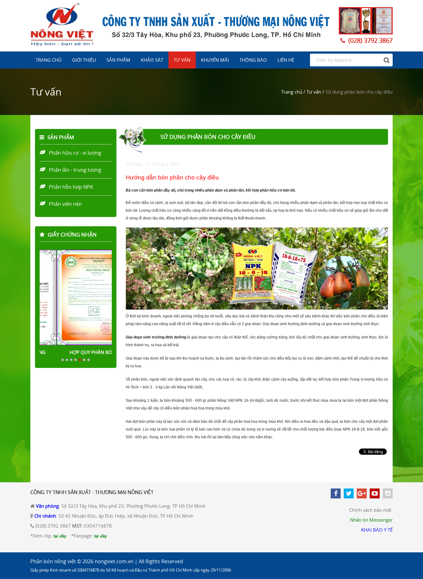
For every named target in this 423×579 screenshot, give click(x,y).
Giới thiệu (84, 60)
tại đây (60, 536)
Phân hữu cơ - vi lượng (75, 152)
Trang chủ (49, 60)
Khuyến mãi (215, 60)
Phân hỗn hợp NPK (71, 186)
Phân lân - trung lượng (75, 169)
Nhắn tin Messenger (371, 520)
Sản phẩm (118, 60)
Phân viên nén (65, 204)
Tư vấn (182, 60)
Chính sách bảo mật (370, 510)
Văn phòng (47, 506)
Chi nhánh (45, 516)
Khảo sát (152, 60)
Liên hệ (285, 60)
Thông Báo (253, 60)
